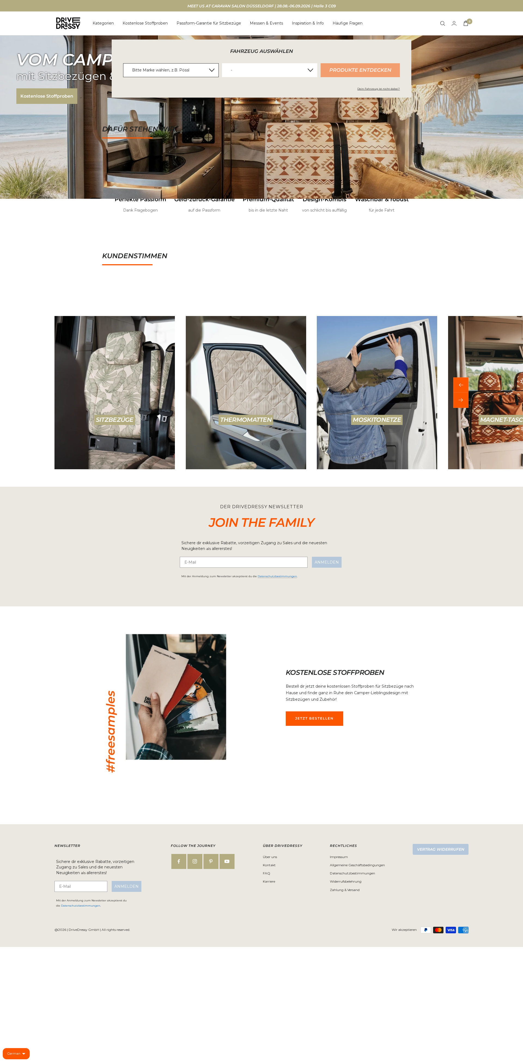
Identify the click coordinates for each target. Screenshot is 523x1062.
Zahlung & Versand (345, 890)
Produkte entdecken (360, 70)
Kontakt (269, 865)
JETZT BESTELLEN (314, 718)
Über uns (270, 857)
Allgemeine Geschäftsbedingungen (357, 865)
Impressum (339, 857)
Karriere (269, 881)
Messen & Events (266, 23)
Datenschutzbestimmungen (277, 576)
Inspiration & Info (308, 23)
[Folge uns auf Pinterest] (210, 861)
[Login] (454, 23)
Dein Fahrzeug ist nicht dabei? (378, 89)
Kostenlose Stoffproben (145, 23)
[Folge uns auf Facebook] (178, 861)
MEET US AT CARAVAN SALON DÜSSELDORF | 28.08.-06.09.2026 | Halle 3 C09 (261, 6)
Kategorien (103, 23)
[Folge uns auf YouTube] (227, 861)
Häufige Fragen (348, 23)
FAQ (266, 873)
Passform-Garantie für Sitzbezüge (209, 23)
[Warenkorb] (466, 23)
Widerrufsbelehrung (345, 881)
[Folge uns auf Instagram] (194, 861)
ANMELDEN (327, 562)
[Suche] (442, 23)
